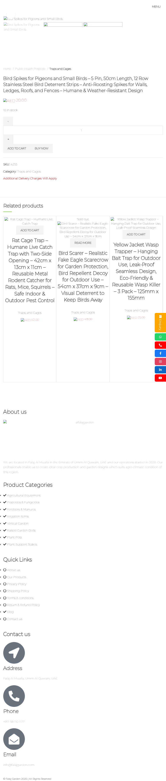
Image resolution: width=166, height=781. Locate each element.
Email (9, 754)
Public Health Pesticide (30, 68)
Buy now (41, 148)
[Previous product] (152, 69)
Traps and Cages (60, 68)
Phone (11, 711)
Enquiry (160, 324)
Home (7, 68)
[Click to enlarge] (10, 14)
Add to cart (17, 148)
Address (12, 668)
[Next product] (160, 69)
